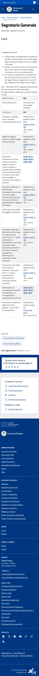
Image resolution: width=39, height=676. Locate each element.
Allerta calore (6, 596)
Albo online (5, 603)
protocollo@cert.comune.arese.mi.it (14, 577)
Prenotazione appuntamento (11, 586)
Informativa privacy (8, 620)
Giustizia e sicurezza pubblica (12, 504)
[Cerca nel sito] (33, 9)
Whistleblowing (19, 653)
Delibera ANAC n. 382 (29, 125)
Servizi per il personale (9, 655)
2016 (25, 156)
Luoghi (3, 549)
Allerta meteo (6, 593)
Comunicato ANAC (27, 311)
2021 (30, 161)
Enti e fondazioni (7, 458)
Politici (3, 468)
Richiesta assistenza (8, 589)
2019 (30, 159)
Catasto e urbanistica (9, 494)
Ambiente (4, 484)
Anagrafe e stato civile (9, 487)
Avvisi (3, 530)
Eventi (3, 545)
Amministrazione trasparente (12, 607)
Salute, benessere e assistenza (12, 515)
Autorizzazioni (6, 491)
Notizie (3, 534)
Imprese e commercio (9, 508)
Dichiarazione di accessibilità (11, 624)
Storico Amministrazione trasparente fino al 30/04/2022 (17, 612)
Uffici (3, 472)
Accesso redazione (26, 655)
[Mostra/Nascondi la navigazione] (2, 9)
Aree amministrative (8, 451)
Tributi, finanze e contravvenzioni (13, 518)
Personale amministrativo (10, 465)
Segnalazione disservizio (10, 600)
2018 (25, 159)
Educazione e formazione (10, 501)
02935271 (5, 570)
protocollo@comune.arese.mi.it (12, 574)
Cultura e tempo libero (9, 497)
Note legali (5, 617)
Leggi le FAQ (5, 582)
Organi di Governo (8, 461)
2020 (25, 161)
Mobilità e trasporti (8, 511)
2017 (30, 156)
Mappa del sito (6, 653)
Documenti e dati (7, 455)
